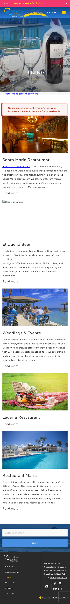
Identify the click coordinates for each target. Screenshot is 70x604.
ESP (54, 12)
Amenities (9, 583)
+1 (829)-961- (59, 573)
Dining (8, 577)
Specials (9, 588)
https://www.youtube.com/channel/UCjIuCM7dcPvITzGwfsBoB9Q (60, 589)
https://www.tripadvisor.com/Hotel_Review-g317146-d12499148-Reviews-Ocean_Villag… (54, 589)
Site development (60, 598)
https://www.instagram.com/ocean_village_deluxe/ (60, 584)
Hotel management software (21, 93)
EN (48, 12)
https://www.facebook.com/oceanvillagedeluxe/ (54, 584)
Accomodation (12, 572)
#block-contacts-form (46, 586)
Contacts (9, 593)
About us (9, 567)
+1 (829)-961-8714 (58, 577)
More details (35, 155)
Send (35, 543)
